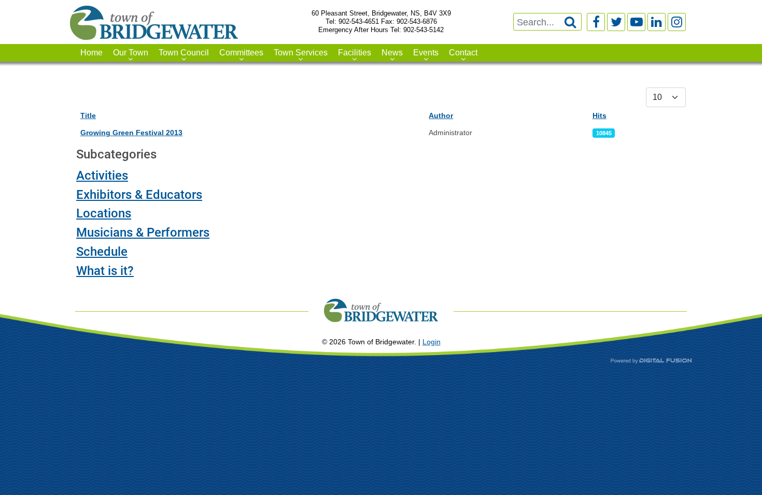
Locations (103, 213)
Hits (599, 115)
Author (441, 115)
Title (88, 115)
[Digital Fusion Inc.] (651, 361)
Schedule (102, 251)
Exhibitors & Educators (139, 194)
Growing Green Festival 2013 (131, 132)
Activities (102, 175)
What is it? (105, 271)
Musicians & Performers (142, 232)
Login (431, 342)
